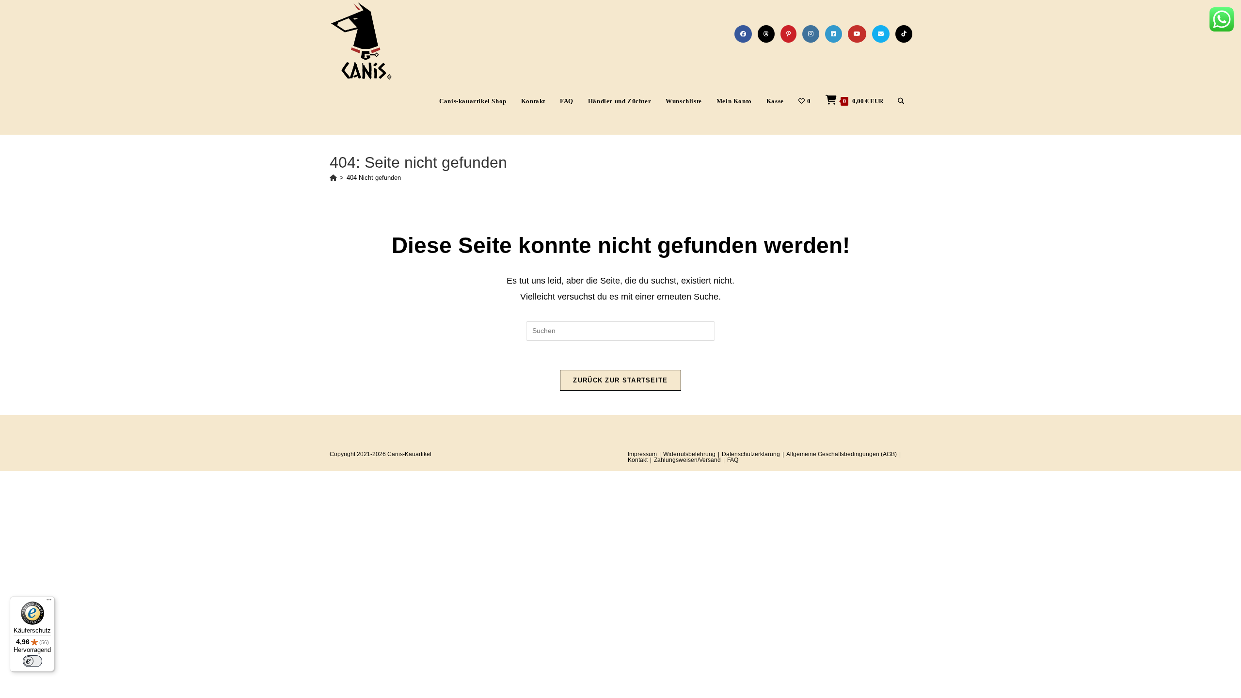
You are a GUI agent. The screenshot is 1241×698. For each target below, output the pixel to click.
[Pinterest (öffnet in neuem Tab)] (788, 34)
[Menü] (49, 602)
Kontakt (638, 460)
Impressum (642, 454)
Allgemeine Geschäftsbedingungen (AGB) (841, 454)
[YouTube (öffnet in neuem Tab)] (857, 34)
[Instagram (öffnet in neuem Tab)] (810, 34)
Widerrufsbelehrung (689, 454)
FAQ (732, 460)
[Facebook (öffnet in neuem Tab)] (743, 34)
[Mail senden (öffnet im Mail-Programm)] (881, 34)
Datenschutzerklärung (751, 454)
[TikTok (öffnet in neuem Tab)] (903, 34)
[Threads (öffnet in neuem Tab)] (766, 34)
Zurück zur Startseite (620, 380)
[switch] (32, 661)
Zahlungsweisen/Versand (687, 460)
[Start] (333, 177)
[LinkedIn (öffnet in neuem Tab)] (833, 34)
